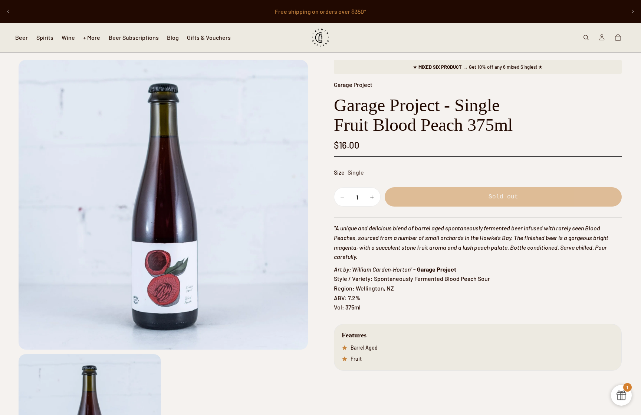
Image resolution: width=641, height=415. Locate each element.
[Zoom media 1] (163, 205)
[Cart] (618, 37)
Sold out (503, 197)
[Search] (586, 37)
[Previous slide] (8, 11)
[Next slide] (633, 11)
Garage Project (353, 84)
